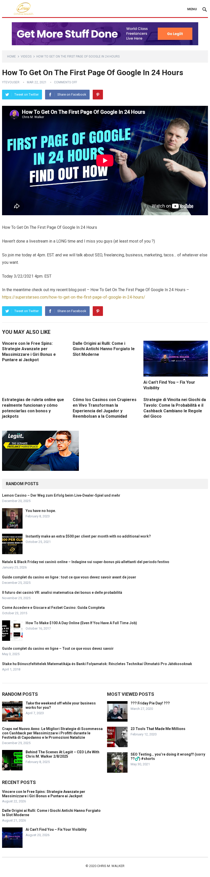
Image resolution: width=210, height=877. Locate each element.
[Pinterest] (98, 94)
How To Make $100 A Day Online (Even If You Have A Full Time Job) (81, 623)
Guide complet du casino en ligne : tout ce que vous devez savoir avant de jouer (69, 577)
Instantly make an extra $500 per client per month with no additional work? (88, 536)
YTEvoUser (10, 82)
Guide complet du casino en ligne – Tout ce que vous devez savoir (58, 648)
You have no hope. (41, 511)
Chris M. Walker (110, 866)
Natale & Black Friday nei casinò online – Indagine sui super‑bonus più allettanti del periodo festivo (85, 562)
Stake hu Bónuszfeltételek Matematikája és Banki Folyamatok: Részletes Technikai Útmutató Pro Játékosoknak (97, 664)
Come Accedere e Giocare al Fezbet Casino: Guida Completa (53, 608)
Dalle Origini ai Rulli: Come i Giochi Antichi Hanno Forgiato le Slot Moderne (104, 349)
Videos (26, 56)
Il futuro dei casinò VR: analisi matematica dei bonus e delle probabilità (62, 592)
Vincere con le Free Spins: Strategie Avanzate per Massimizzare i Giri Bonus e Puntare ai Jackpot (43, 794)
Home (11, 56)
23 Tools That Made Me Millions (158, 729)
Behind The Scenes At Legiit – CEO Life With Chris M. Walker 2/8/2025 (62, 754)
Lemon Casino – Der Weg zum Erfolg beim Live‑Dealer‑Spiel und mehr (61, 495)
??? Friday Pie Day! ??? (150, 703)
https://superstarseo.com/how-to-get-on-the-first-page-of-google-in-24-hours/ (73, 297)
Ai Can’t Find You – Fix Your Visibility (56, 829)
